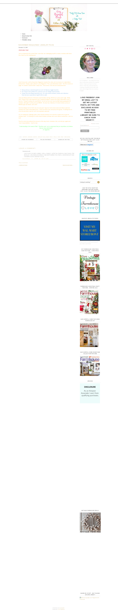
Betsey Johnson (28, 137)
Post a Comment (23, 162)
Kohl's (51, 137)
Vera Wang (67, 137)
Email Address (84, 125)
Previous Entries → (68, 165)
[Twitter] (87, 48)
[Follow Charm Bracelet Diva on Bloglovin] (87, 145)
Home (23, 34)
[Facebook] (85, 48)
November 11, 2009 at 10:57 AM (35, 158)
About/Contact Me (27, 36)
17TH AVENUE (61, 609)
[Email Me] (94, 48)
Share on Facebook (28, 139)
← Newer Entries (22, 165)
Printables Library (26, 40)
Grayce (35, 137)
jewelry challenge (43, 137)
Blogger (62, 608)
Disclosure (25, 38)
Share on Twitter (64, 139)
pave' (62, 137)
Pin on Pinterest (45, 139)
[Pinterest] (90, 48)
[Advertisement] (90, 431)
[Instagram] (92, 48)
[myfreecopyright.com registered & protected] (90, 599)
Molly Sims (57, 137)
